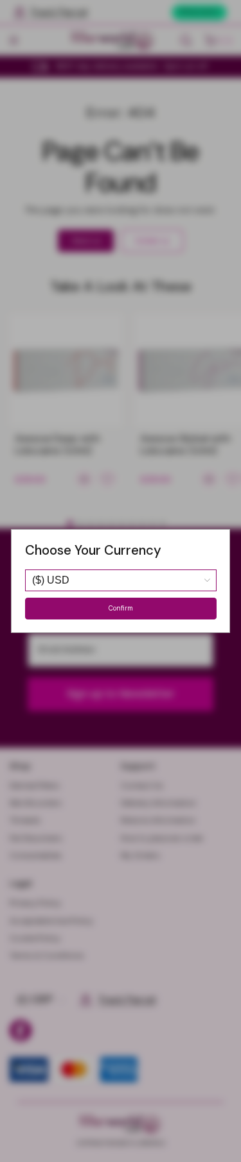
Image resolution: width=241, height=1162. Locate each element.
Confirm (121, 608)
